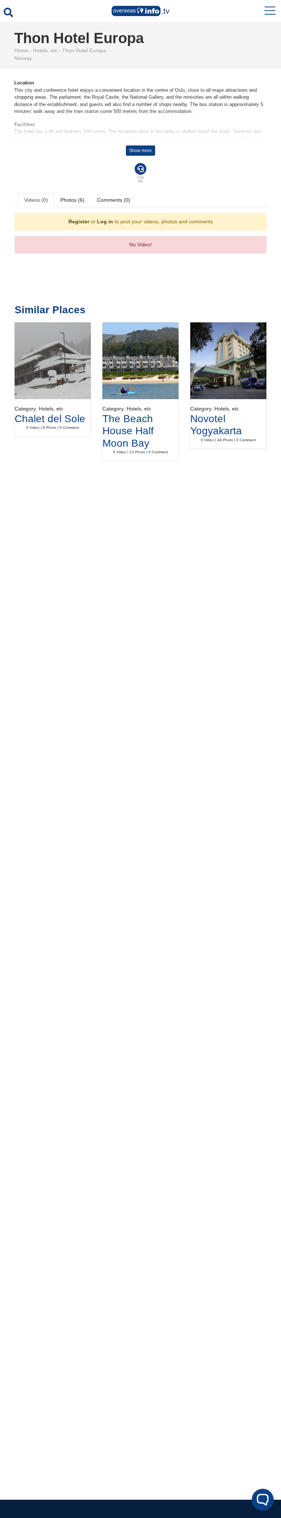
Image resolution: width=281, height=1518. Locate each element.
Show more (140, 150)
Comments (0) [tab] (113, 200)
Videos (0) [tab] (36, 200)
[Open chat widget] (263, 1500)
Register (78, 221)
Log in (105, 221)
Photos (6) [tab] (72, 200)
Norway (23, 58)
